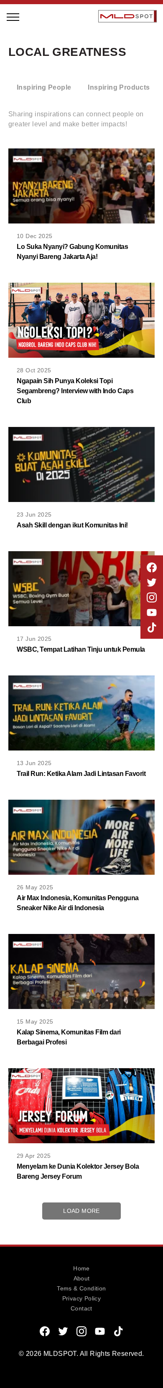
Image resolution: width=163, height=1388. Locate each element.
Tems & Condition (81, 1288)
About (82, 1278)
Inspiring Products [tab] (119, 87)
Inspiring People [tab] (44, 87)
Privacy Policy (81, 1298)
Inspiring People (53, 73)
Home (81, 1268)
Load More (81, 1210)
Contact (81, 1308)
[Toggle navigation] (13, 16)
